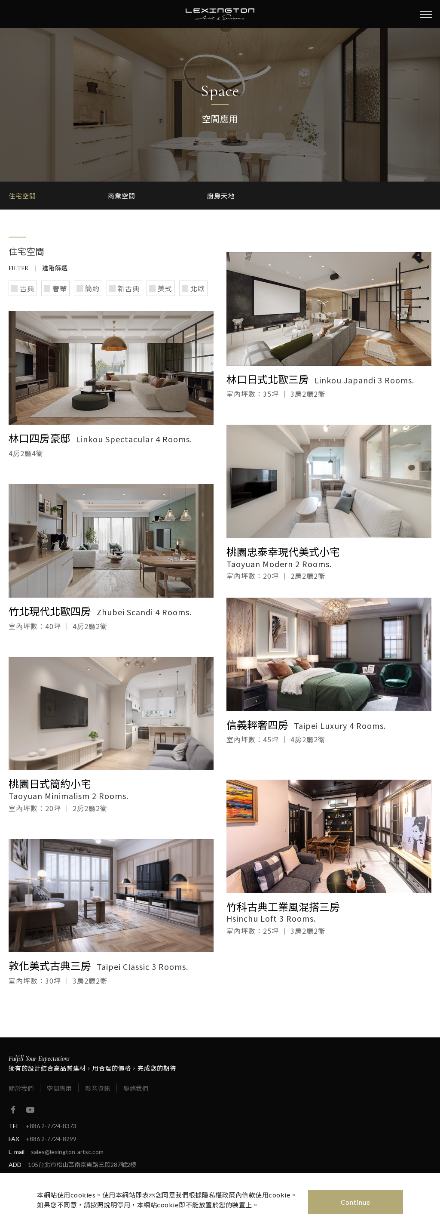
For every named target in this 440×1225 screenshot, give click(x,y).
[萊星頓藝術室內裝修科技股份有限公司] (220, 14)
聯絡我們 (135, 1088)
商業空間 (121, 195)
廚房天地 (221, 195)
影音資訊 (97, 1088)
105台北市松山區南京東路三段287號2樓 (82, 1164)
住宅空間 (22, 195)
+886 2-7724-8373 (51, 1125)
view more (111, 368)
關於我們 (21, 1088)
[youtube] (30, 1109)
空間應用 (59, 1088)
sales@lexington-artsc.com (67, 1151)
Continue (355, 1202)
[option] (58, 195)
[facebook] (13, 1109)
